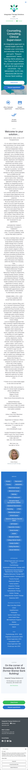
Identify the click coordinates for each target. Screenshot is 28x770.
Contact (20, 21)
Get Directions (14, 685)
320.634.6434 (9, 21)
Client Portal (14, 82)
